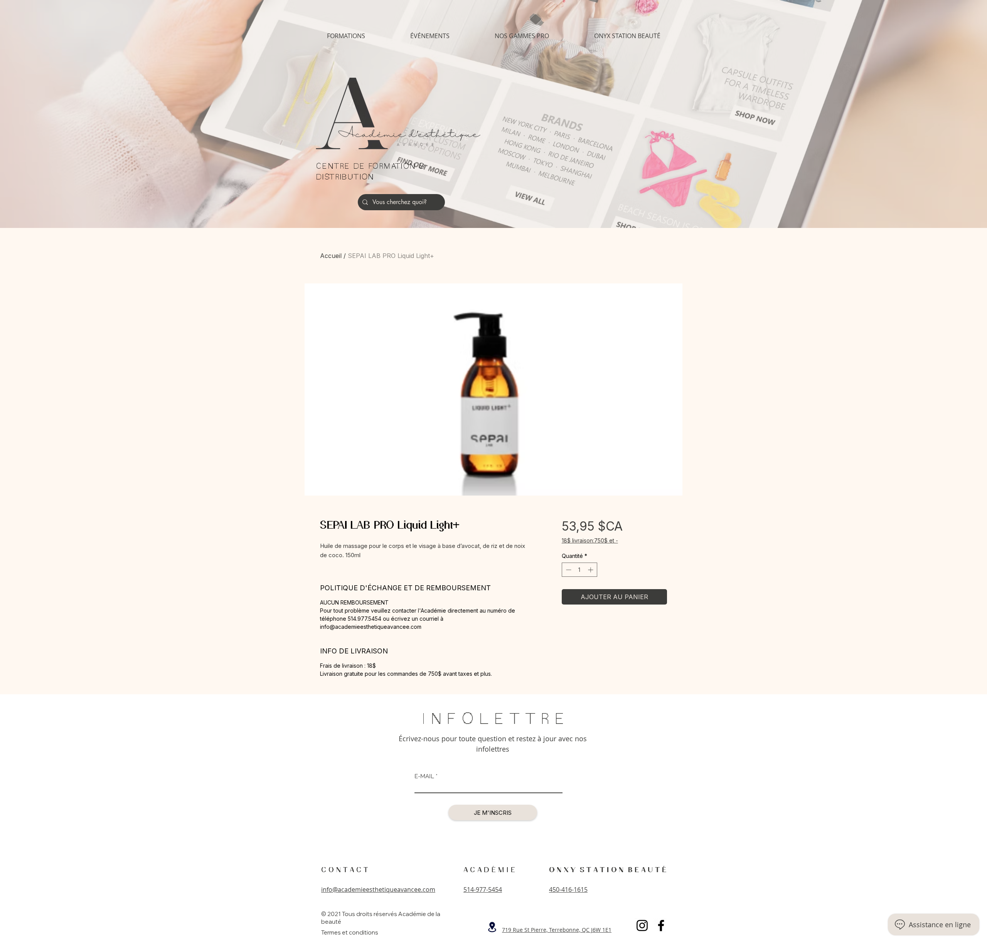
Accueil (331, 256)
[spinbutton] (579, 569)
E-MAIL (424, 776)
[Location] (492, 927)
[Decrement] (568, 569)
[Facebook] (661, 925)
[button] (346, 36)
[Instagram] (642, 925)
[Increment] (591, 569)
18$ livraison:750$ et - (590, 540)
